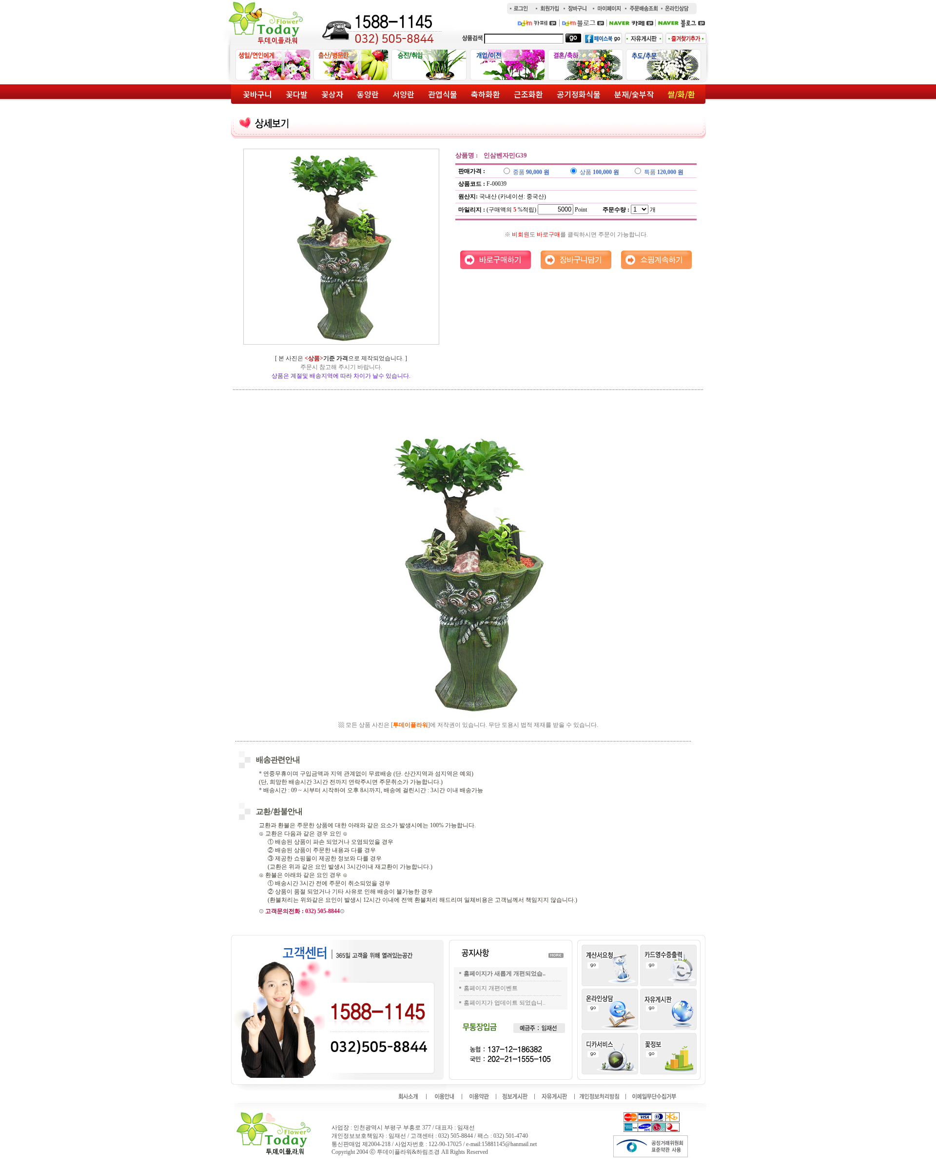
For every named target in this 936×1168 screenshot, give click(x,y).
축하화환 (485, 94)
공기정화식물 (579, 94)
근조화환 (528, 94)
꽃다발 (297, 94)
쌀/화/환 (681, 94)
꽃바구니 (257, 94)
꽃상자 (332, 94)
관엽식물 (442, 94)
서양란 (403, 94)
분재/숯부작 (634, 94)
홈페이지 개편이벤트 (491, 988)
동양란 (368, 94)
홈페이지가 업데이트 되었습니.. (505, 1002)
